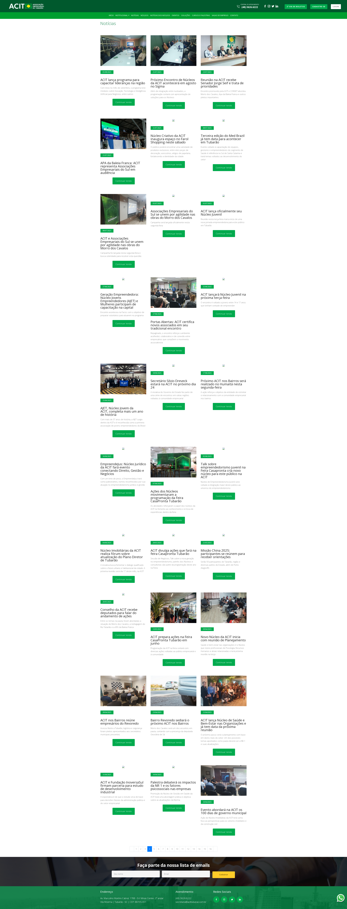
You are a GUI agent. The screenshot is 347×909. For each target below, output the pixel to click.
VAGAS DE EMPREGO (220, 15)
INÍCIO (111, 15)
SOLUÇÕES (185, 15)
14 (199, 849)
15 (205, 849)
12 (188, 849)
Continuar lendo (123, 102)
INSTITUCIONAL (121, 15)
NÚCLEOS (144, 15)
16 (210, 849)
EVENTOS (175, 15)
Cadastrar (223, 874)
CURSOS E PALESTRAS (201, 15)
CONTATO (234, 15)
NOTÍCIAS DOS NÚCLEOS (160, 15)
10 (177, 849)
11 (182, 849)
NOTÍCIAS (135, 15)
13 (194, 849)
